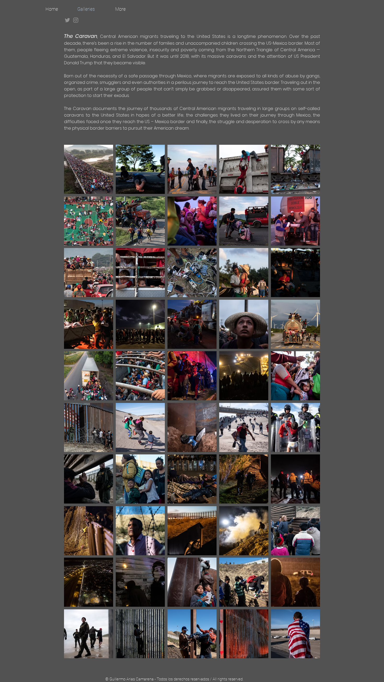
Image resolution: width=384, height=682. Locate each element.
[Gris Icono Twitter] (67, 20)
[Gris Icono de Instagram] (75, 20)
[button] (88, 169)
